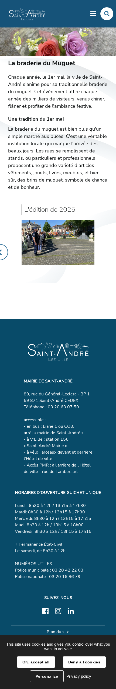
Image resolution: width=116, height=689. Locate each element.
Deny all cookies (84, 662)
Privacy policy (78, 676)
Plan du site (58, 632)
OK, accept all (36, 662)
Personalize (47, 676)
